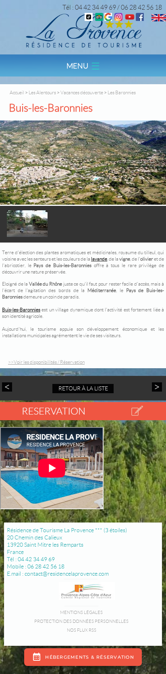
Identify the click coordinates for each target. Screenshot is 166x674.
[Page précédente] (8, 387)
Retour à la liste (83, 388)
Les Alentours (43, 92)
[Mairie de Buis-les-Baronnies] (83, 163)
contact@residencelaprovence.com (67, 573)
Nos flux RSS (81, 630)
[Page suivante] (156, 387)
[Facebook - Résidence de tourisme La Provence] (140, 18)
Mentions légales (81, 612)
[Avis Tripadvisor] (99, 18)
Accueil (17, 92)
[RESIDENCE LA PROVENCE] (130, 18)
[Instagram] (118, 18)
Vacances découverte (81, 92)
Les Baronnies (122, 92)
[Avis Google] (108, 18)
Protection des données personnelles (81, 621)
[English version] (158, 19)
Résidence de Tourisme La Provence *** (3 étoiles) (67, 530)
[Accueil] (83, 30)
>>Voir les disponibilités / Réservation (46, 362)
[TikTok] (89, 18)
